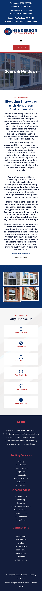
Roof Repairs (21, 485)
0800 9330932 (21, 539)
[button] (21, 40)
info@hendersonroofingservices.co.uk (21, 21)
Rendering (21, 503)
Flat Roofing (21, 465)
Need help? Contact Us (21, 254)
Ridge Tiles (21, 471)
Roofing (21, 461)
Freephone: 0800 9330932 (21, 3)
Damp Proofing (21, 496)
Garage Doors (21, 513)
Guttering (21, 482)
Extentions (21, 520)
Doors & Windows (21, 510)
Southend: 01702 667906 (21, 14)
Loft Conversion (21, 516)
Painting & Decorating (21, 506)
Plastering (21, 499)
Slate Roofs (21, 475)
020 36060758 (21, 546)
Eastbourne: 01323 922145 (21, 11)
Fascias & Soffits (21, 478)
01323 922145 (21, 553)
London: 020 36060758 (21, 6)
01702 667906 (21, 560)
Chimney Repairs (21, 468)
